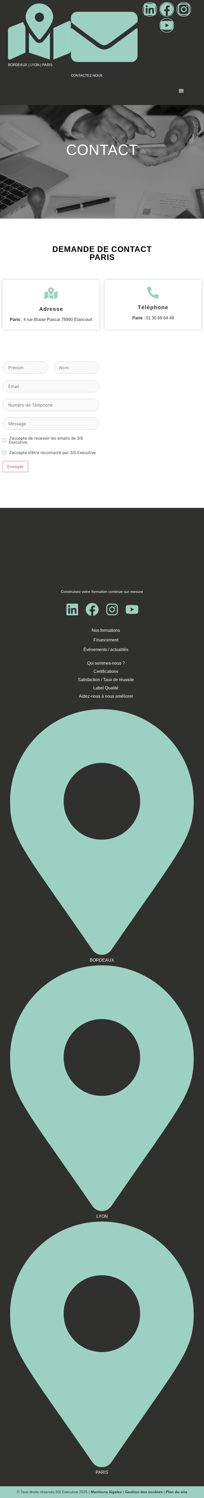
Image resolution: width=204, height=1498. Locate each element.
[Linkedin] (150, 9)
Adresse (51, 309)
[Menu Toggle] (181, 94)
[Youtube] (167, 25)
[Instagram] (184, 9)
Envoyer (15, 466)
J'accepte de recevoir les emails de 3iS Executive (46, 440)
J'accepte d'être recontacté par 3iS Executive (52, 453)
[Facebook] (167, 9)
